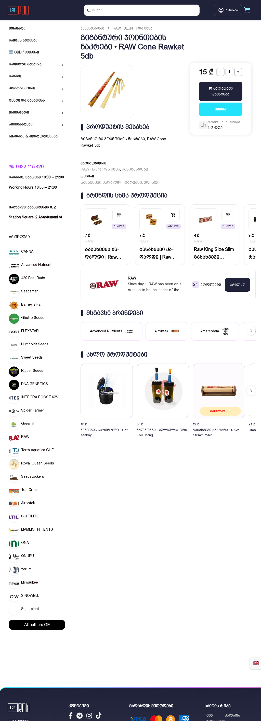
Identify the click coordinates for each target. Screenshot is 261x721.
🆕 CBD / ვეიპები (24, 52)
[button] (251, 390)
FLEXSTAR (30, 331)
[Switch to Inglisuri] (256, 663)
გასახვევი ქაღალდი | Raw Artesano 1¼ (156, 254)
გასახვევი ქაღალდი (102, 182)
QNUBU (27, 556)
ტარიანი (133, 182)
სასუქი (15, 76)
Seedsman (29, 291)
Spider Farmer (32, 410)
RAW (25, 437)
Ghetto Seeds (32, 318)
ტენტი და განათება (27, 100)
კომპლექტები (22, 88)
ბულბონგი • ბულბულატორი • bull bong (162, 432)
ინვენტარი (19, 112)
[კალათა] (247, 10)
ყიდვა (220, 109)
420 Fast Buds (33, 278)
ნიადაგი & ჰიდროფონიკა (33, 136)
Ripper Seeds (32, 371)
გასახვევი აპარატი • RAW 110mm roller (216, 432)
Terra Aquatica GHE (37, 450)
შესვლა (232, 10)
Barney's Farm (33, 304)
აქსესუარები (21, 124)
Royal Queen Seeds (37, 463)
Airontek (28, 503)
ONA (25, 543)
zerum (26, 569)
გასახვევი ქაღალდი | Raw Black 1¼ (102, 254)
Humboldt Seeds (34, 344)
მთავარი (17, 28)
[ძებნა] (89, 10)
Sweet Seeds (32, 357)
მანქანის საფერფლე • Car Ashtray (104, 432)
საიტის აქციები (23, 40)
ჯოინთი (152, 182)
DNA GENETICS (34, 384)
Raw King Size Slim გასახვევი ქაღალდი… (214, 254)
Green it (27, 423)
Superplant (30, 609)
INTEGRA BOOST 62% (40, 397)
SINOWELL (30, 595)
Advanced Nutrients (37, 265)
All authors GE (37, 624)
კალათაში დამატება (222, 91)
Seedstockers (32, 476)
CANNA (27, 251)
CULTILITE (30, 516)
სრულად (237, 285)
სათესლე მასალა (25, 64)
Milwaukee (29, 582)
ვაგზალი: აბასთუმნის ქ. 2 (32, 207)
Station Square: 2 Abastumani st (35, 217)
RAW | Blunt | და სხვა (132, 28)
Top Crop (29, 490)
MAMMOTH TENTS (37, 529)
